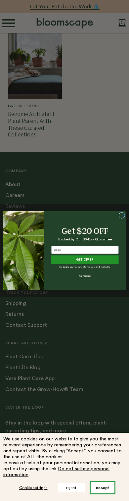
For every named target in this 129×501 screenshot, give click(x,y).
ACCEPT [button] (102, 487)
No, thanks (85, 275)
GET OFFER (84, 259)
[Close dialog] (122, 215)
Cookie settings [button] (33, 488)
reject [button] (71, 488)
